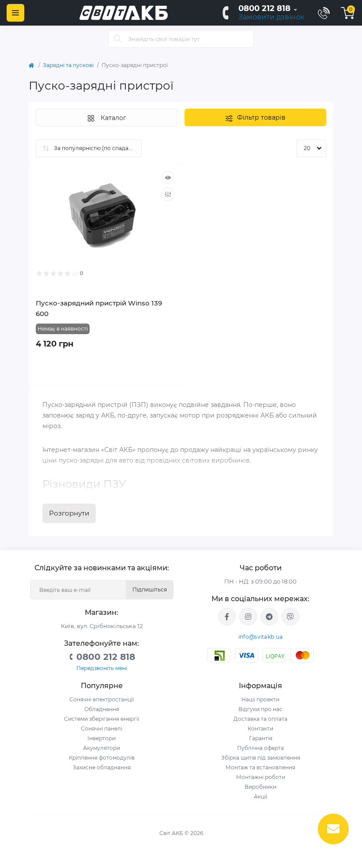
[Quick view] (167, 177)
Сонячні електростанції (101, 699)
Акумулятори (101, 748)
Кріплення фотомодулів (102, 757)
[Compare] (167, 194)
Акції (260, 796)
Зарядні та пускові (68, 65)
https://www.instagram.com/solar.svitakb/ (248, 616)
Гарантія (260, 738)
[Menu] (15, 13)
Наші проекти (260, 699)
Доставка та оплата (260, 718)
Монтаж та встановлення (260, 767)
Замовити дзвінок (271, 17)
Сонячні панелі (101, 728)
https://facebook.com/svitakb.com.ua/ (227, 616)
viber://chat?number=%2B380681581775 (290, 616)
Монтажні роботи (260, 777)
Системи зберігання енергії (101, 718)
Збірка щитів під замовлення (260, 757)
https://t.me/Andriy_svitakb (269, 616)
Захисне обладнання (102, 767)
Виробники (260, 786)
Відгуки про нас (260, 709)
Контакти (260, 728)
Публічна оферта (260, 748)
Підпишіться (149, 589)
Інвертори (101, 738)
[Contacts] (323, 13)
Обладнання (101, 709)
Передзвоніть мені (101, 668)
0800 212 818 (264, 8)
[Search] (118, 39)
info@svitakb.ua (260, 636)
